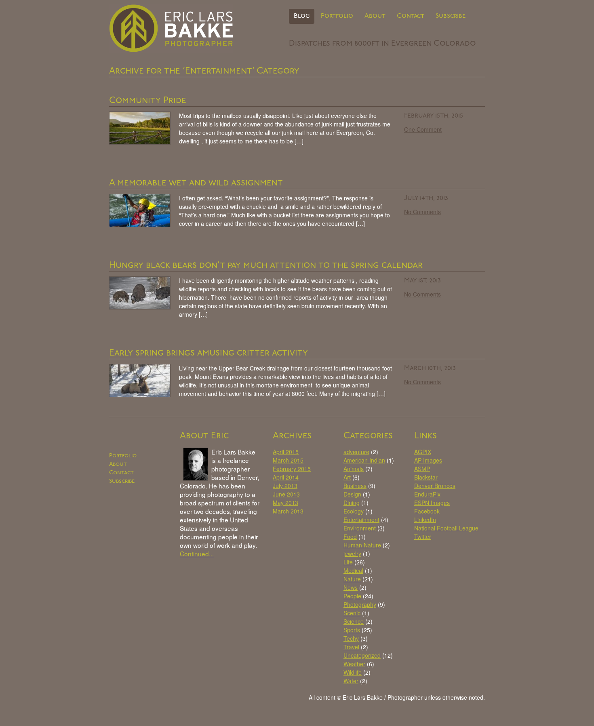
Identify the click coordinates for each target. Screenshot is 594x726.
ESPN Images (432, 503)
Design (352, 494)
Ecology (353, 511)
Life (348, 562)
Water (350, 681)
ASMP (422, 469)
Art (347, 477)
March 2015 (288, 460)
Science (353, 621)
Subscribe (451, 16)
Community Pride (147, 100)
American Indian (364, 460)
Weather (354, 664)
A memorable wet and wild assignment (196, 183)
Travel (351, 647)
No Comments (422, 212)
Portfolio (337, 16)
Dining (351, 503)
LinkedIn (425, 520)
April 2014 (286, 477)
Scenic (351, 613)
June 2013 (286, 494)
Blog (302, 16)
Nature (352, 579)
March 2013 (288, 511)
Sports (351, 630)
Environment (359, 528)
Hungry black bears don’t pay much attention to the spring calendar (266, 265)
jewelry (352, 553)
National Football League (446, 528)
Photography (359, 604)
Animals (353, 469)
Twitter (422, 536)
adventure (356, 452)
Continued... (197, 553)
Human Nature (362, 545)
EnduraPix (427, 494)
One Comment (423, 129)
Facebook (427, 511)
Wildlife (352, 672)
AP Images (428, 460)
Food (350, 536)
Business (355, 486)
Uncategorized (362, 655)
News (350, 587)
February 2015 (292, 469)
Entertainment (361, 520)
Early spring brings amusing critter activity (208, 353)
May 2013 (285, 503)
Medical (353, 570)
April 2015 (286, 452)
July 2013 (285, 486)
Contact (410, 16)
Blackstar (426, 477)
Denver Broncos (434, 486)
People (352, 596)
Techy (351, 638)
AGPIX (422, 452)
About (374, 16)
